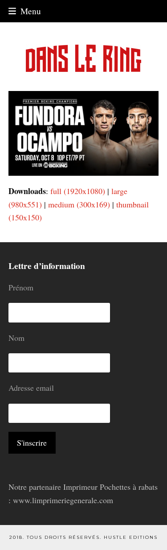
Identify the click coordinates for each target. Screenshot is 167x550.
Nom (16, 337)
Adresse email (31, 387)
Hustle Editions (131, 537)
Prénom (20, 287)
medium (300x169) (79, 204)
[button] (24, 11)
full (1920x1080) (77, 191)
